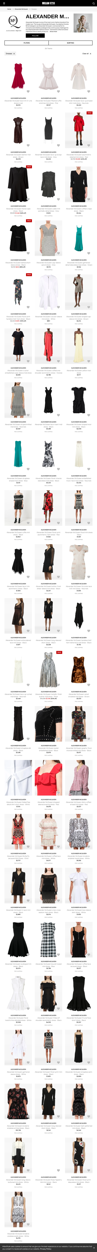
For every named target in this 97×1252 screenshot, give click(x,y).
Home (9, 9)
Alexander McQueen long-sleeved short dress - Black (48, 641)
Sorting (70, 43)
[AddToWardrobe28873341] (28, 1225)
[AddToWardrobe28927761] (89, 631)
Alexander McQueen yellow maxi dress (79, 371)
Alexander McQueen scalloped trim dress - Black (18, 965)
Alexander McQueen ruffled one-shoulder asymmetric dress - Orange (48, 371)
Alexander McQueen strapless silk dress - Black (18, 749)
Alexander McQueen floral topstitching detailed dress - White (18, 1019)
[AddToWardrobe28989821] (58, 523)
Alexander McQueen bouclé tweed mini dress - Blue (49, 965)
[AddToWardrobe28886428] (28, 739)
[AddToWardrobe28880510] (89, 739)
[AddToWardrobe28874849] (58, 1170)
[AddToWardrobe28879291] (28, 901)
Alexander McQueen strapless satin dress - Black (78, 1073)
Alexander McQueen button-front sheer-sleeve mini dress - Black (48, 587)
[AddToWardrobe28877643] (89, 955)
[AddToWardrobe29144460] (58, 307)
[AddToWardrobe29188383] (89, 253)
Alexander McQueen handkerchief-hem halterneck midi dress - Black (79, 641)
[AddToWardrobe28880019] (58, 847)
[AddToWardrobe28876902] (58, 1117)
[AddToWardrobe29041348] (89, 415)
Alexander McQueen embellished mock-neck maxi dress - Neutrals (78, 479)
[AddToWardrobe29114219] (89, 361)
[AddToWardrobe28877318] (89, 1063)
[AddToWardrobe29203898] (58, 253)
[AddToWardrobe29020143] (89, 469)
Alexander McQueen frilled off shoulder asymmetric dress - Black (49, 1019)
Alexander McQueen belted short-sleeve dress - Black (18, 263)
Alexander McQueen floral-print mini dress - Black (48, 1073)
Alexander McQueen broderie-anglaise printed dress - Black (18, 1127)
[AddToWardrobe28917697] (58, 685)
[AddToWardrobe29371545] (28, 199)
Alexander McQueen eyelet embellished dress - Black (48, 749)
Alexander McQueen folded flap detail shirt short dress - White (18, 803)
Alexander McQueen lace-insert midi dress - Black (48, 425)
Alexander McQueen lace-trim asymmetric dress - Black (18, 587)
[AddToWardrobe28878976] (58, 901)
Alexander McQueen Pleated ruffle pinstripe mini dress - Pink (48, 102)
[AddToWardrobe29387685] (89, 92)
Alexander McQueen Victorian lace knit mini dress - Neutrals (79, 587)
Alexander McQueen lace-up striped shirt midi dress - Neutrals (78, 102)
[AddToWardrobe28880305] (89, 793)
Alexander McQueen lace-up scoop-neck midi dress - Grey (48, 155)
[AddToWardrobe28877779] (28, 955)
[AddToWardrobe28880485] (28, 793)
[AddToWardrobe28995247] (28, 523)
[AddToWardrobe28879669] (89, 847)
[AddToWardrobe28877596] (28, 1009)
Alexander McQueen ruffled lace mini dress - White (48, 857)
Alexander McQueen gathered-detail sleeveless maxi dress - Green (78, 263)
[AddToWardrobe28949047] (89, 577)
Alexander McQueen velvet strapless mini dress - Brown (78, 695)
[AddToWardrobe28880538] (58, 739)
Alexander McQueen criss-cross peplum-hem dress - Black (49, 911)
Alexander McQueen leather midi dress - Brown (18, 155)
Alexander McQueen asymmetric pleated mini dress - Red (78, 155)
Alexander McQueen (21, 9)
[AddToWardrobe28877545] (28, 1063)
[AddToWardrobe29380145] (89, 145)
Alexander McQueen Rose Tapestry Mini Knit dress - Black (48, 1181)
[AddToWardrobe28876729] (89, 1117)
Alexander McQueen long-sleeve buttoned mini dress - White (18, 1181)
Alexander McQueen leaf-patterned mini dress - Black (79, 1127)
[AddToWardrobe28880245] (28, 847)
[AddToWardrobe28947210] (28, 631)
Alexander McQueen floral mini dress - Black (79, 533)
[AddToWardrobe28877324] (58, 1063)
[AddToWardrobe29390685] (58, 92)
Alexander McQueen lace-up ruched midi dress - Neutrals (18, 695)
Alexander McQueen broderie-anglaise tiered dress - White (79, 857)
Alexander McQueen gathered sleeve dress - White (18, 1073)
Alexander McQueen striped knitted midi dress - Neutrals (18, 425)
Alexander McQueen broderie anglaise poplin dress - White (18, 1235)
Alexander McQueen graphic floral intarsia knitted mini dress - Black (79, 749)
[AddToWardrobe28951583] (58, 577)
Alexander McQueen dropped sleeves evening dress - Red (49, 803)
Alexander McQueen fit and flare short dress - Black (79, 1019)
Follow (35, 35)
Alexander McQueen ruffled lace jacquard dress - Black (79, 965)
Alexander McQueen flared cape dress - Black (18, 210)
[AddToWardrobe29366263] (58, 199)
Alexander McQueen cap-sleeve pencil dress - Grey (49, 263)
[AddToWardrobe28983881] (28, 577)
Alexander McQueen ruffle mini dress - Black (18, 533)
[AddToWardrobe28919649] (28, 685)
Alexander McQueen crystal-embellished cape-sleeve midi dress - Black (18, 372)
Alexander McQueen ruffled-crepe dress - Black (79, 210)
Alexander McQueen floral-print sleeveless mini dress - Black (79, 1181)
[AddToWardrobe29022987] (58, 469)
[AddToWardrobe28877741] (58, 955)
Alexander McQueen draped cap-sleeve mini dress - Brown (78, 317)
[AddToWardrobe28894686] (89, 685)
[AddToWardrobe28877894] (89, 901)
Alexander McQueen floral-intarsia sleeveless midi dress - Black (49, 479)
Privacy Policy (45, 1249)
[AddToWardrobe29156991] (28, 307)
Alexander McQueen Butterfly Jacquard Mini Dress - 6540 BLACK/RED (18, 858)
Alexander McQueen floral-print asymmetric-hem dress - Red (48, 533)
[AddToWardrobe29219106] (28, 253)
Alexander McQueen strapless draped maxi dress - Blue (18, 479)
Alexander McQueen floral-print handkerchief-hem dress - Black (18, 317)
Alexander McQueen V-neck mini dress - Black (18, 911)
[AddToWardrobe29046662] (58, 415)
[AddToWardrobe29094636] (28, 415)
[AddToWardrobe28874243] (89, 1170)
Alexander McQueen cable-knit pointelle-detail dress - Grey (48, 210)
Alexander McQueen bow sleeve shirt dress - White (79, 911)
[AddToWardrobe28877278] (28, 1117)
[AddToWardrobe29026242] (28, 469)
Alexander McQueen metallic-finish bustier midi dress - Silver (48, 695)
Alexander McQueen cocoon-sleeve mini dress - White (48, 317)
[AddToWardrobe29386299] (58, 145)
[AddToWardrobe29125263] (58, 361)
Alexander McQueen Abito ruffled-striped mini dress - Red (79, 803)
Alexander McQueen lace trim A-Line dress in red (18, 102)
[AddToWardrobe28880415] (58, 793)
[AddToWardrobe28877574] (58, 1009)
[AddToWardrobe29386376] (28, 145)
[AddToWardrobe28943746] (58, 631)
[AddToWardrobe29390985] (28, 92)
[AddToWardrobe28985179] (89, 523)
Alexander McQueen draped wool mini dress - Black (78, 425)
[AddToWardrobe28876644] (28, 1170)
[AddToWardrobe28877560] (89, 1009)
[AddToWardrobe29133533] (89, 307)
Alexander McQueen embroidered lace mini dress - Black (18, 641)
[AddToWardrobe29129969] (28, 361)
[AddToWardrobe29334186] (89, 199)
